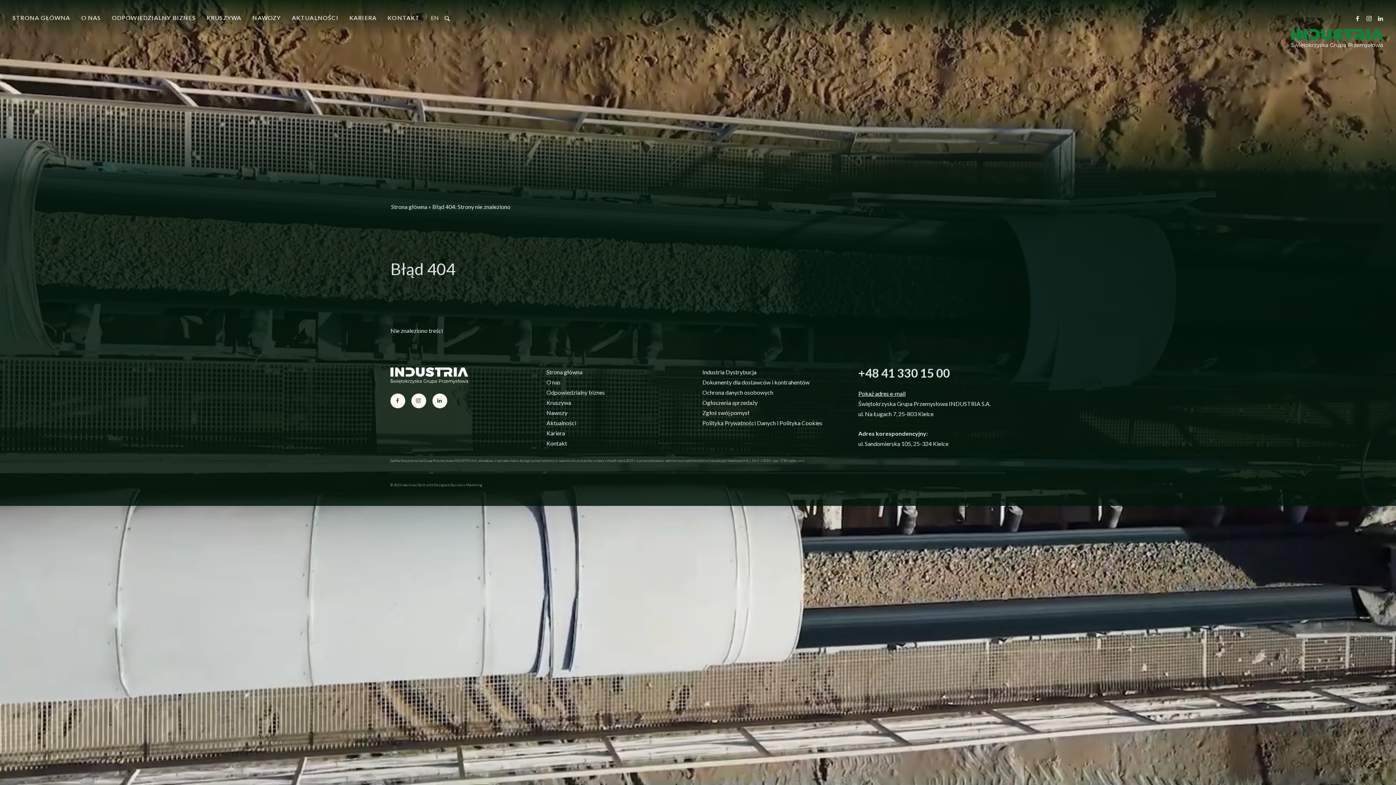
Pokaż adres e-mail (882, 393)
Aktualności (315, 17)
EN (435, 17)
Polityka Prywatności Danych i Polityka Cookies (762, 422)
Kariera (363, 17)
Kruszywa (224, 17)
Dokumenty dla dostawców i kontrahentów (756, 382)
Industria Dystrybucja (729, 372)
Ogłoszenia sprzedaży (730, 402)
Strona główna (42, 17)
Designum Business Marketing (458, 485)
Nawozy (266, 17)
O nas (91, 17)
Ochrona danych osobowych (737, 392)
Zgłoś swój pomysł (725, 412)
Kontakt (404, 17)
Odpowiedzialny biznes (154, 17)
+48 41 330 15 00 (904, 373)
